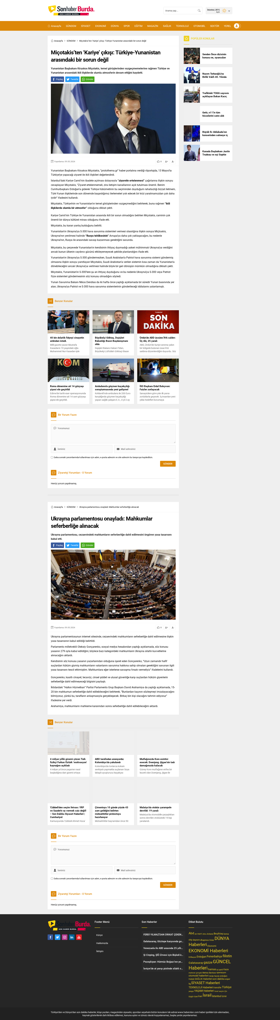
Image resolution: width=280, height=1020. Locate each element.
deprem (196, 939)
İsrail (207, 995)
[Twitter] (57, 937)
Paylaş (59, 79)
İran (200, 996)
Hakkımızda (102, 943)
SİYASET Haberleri (205, 982)
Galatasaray (196, 963)
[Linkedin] (72, 937)
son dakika (218, 978)
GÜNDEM (71, 40)
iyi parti (219, 969)
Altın (204, 934)
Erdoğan (201, 956)
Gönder (89, 79)
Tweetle (74, 79)
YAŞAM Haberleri (204, 990)
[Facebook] (50, 937)
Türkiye (227, 987)
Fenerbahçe (214, 956)
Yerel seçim (219, 991)
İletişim (99, 951)
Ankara (210, 934)
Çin (225, 991)
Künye (99, 935)
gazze (208, 962)
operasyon (221, 972)
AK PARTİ (198, 934)
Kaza (226, 969)
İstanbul (216, 996)
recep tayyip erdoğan (218, 976)
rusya (191, 978)
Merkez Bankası (209, 972)
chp (190, 939)
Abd (191, 933)
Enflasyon (192, 957)
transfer (217, 987)
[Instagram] (64, 937)
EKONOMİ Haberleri (208, 950)
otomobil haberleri (199, 975)
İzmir (224, 996)
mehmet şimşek (195, 972)
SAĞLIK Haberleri (203, 978)
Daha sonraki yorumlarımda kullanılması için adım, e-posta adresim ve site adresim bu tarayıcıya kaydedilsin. (103, 457)
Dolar (211, 940)
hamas (212, 969)
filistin (227, 956)
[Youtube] (79, 937)
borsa (226, 933)
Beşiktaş (218, 933)
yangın (191, 991)
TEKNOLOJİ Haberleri (201, 987)
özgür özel (193, 996)
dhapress (204, 940)
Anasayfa (58, 40)
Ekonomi (211, 945)
